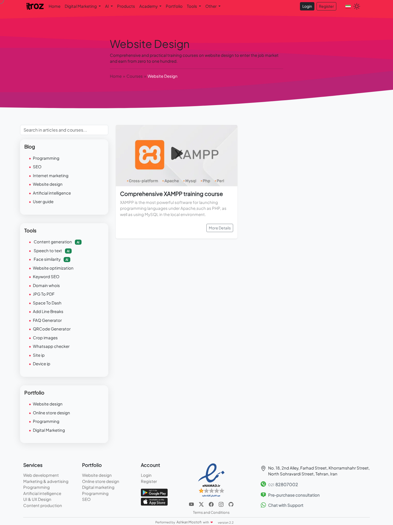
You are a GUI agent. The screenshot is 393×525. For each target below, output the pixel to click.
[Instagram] (221, 503)
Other (211, 6)
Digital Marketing (49, 430)
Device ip (41, 363)
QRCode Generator (52, 328)
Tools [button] (192, 6)
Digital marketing (98, 487)
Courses (134, 76)
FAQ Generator (47, 320)
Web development (41, 475)
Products (126, 6)
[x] (202, 503)
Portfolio (174, 6)
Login (307, 6)
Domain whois (46, 285)
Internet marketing (50, 175)
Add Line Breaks (48, 311)
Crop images (45, 337)
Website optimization (53, 267)
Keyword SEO (46, 276)
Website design (48, 184)
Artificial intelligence (52, 192)
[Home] (35, 6)
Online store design (51, 412)
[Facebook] (212, 503)
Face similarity (50, 259)
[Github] (231, 503)
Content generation (56, 241)
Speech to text (51, 250)
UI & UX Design (37, 499)
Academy (149, 6)
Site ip (39, 355)
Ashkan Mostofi (189, 522)
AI (107, 6)
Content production (42, 505)
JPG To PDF (44, 293)
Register (326, 6)
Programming (46, 158)
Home (54, 6)
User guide (43, 201)
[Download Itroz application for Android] (154, 491)
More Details (220, 227)
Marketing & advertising (45, 481)
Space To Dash (47, 302)
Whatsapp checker (51, 346)
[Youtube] (192, 503)
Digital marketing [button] (81, 6)
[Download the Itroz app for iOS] (154, 501)
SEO (37, 166)
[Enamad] (211, 479)
